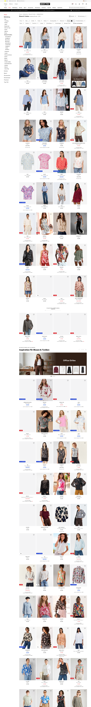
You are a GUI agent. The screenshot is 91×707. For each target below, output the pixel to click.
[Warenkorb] (86, 4)
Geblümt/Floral (40, 14)
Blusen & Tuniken (32, 14)
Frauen (5, 3)
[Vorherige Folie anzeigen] (79, 350)
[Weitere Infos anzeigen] (27, 55)
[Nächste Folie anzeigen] (86, 350)
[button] (73, 16)
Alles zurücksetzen (78, 23)
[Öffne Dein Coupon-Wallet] (72, 4)
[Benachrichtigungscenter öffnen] (79, 4)
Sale (26, 20)
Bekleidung (25, 14)
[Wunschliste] (83, 4)
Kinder (16, 3)
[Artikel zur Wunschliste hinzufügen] (34, 28)
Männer (11, 3)
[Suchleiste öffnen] (69, 7)
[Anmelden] (76, 4)
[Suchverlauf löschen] (86, 7)
